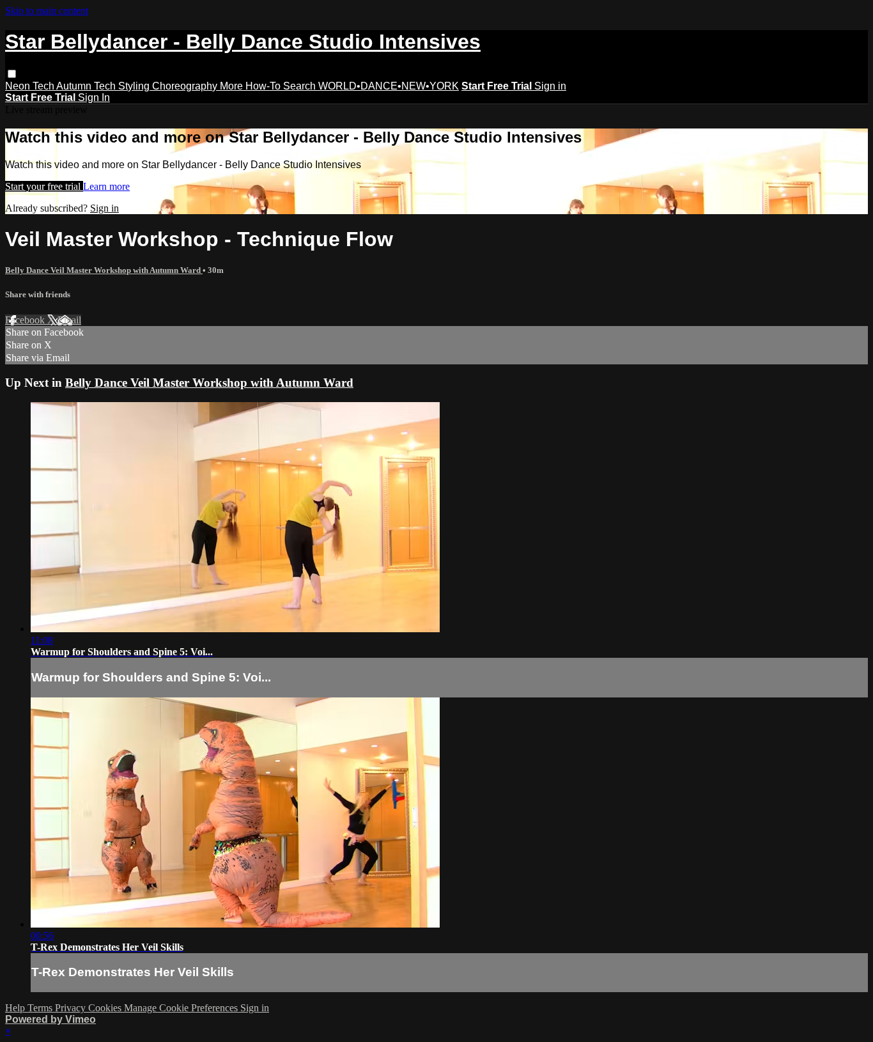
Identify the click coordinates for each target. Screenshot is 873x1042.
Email (69, 320)
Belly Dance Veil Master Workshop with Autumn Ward (104, 270)
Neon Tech (30, 86)
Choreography (186, 86)
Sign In (94, 97)
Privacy (71, 1007)
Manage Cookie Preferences (182, 1007)
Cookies (106, 1007)
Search (300, 86)
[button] (12, 74)
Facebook (26, 320)
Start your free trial (44, 186)
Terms (41, 1007)
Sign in (550, 86)
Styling (135, 86)
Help (16, 1007)
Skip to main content (46, 10)
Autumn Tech (87, 86)
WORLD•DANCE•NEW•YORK (388, 86)
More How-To (251, 86)
